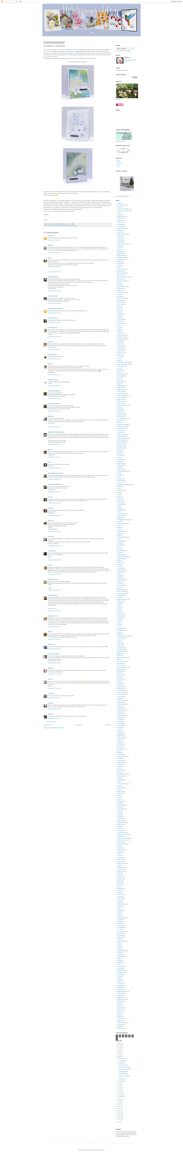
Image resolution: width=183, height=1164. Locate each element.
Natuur (119, 680)
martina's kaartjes (53, 654)
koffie (118, 605)
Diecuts (119, 380)
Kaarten (119, 562)
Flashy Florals (120, 463)
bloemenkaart (120, 300)
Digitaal (119, 383)
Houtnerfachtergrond (122, 537)
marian (50, 536)
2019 (119, 1099)
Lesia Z (119, 624)
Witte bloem (120, 1009)
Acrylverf (119, 218)
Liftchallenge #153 (123, 1074)
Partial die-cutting (121, 715)
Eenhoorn (119, 420)
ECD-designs (120, 416)
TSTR (118, 943)
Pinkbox (119, 741)
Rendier (119, 772)
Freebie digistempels (122, 471)
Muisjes (119, 677)
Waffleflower (120, 985)
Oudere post (108, 725)
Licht (118, 626)
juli (120, 1083)
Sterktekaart (120, 888)
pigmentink (120, 735)
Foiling (119, 467)
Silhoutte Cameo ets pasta (124, 838)
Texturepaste (120, 925)
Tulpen (119, 947)
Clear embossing (121, 335)
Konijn (119, 607)
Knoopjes (119, 603)
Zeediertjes (120, 1020)
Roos (118, 795)
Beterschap (120, 271)
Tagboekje (120, 910)
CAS (118, 325)
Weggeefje (120, 997)
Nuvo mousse (120, 696)
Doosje (119, 407)
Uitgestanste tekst (121, 950)
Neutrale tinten (121, 686)
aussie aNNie (51, 354)
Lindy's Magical (121, 638)
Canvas (119, 317)
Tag (118, 908)
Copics (119, 341)
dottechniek (120, 411)
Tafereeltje (120, 906)
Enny (49, 497)
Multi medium (120, 679)
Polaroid (119, 747)
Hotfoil (119, 535)
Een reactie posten (51, 721)
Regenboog (120, 770)
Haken (119, 508)
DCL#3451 (120, 370)
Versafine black (121, 972)
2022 (119, 1052)
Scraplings (120, 816)
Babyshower (120, 253)
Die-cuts (119, 378)
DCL (118, 368)
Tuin (118, 945)
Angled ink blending (122, 234)
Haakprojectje (120, 504)
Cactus (119, 312)
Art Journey (120, 242)
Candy (119, 315)
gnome (119, 496)
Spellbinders (120, 867)
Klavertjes (119, 583)
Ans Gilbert (51, 550)
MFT (118, 659)
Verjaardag (120, 968)
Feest (118, 457)
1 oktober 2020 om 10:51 (54, 385)
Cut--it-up (119, 356)
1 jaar (118, 203)
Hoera (118, 529)
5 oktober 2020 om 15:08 (54, 688)
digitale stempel (121, 389)
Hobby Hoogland (52, 277)
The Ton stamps (121, 931)
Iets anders (120, 545)
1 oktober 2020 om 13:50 (54, 503)
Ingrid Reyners (52, 616)
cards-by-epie (51, 296)
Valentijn (119, 960)
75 (118, 213)
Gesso (119, 482)
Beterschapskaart (121, 273)
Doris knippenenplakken (54, 484)
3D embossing (121, 205)
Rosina (50, 508)
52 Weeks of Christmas (123, 209)
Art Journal (120, 240)
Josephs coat (120, 554)
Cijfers (119, 329)
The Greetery (120, 927)
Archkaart (119, 238)
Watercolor (120, 989)
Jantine (50, 520)
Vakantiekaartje (121, 956)
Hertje (118, 527)
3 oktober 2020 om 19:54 (54, 663)
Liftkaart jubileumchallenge (124, 636)
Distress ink (120, 391)
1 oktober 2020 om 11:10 (54, 411)
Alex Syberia (120, 226)
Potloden (119, 758)
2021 (119, 1054)
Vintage (119, 976)
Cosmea (119, 343)
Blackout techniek (121, 292)
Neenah (119, 682)
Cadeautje (120, 314)
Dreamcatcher (121, 413)
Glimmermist (120, 490)
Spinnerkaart (120, 869)
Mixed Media (120, 669)
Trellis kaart (120, 937)
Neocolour (120, 684)
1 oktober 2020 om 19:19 (54, 590)
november (121, 1061)
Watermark (120, 995)
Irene (49, 679)
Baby (118, 249)
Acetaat (119, 215)
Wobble (119, 1013)
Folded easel (120, 469)
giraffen (119, 486)
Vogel (118, 978)
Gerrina (50, 714)
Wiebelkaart (120, 1001)
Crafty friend (120, 350)
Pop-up (119, 750)
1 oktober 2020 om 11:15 (54, 427)
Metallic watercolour (122, 657)
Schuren (119, 813)
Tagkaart (119, 912)
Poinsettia (119, 745)
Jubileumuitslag (121, 558)
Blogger (102, 1150)
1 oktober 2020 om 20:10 (54, 610)
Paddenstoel (120, 708)
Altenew (119, 230)
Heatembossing (121, 514)
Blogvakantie (120, 302)
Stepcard (119, 884)
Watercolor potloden (122, 991)
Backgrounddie (121, 259)
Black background (122, 286)
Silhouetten (120, 836)
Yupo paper (120, 1018)
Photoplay (119, 731)
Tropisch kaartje (121, 941)
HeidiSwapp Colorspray (123, 519)
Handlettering (120, 510)
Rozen (119, 799)
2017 (119, 1104)
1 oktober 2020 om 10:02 (54, 358)
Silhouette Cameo (122, 832)
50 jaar (119, 207)
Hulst (118, 539)
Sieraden (119, 826)
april (120, 1090)
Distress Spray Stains (122, 395)
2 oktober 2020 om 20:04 (54, 648)
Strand (119, 892)
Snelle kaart (120, 859)
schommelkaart (121, 809)
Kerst (118, 566)
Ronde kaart (120, 791)
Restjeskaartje (121, 780)
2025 (119, 1045)
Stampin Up (120, 871)
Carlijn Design (121, 323)
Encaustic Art (120, 444)
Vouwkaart (120, 983)
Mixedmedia (120, 671)
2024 (119, 1047)
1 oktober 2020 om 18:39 (54, 574)
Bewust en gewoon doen (123, 277)
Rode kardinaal (121, 787)
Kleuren (119, 587)
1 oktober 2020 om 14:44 (54, 515)
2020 (119, 1056)
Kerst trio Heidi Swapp (124, 1067)
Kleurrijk (119, 597)
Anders (119, 232)
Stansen (119, 875)
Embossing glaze (121, 434)
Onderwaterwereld (122, 704)
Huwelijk (119, 543)
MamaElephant (121, 648)
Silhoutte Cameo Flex (122, 840)
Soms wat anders (121, 863)
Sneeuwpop (120, 857)
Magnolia (119, 646)
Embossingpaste (121, 440)
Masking (119, 653)
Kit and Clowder (121, 580)
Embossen (120, 430)
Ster (118, 886)
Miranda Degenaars (122, 667)
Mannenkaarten (121, 649)
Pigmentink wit (121, 737)
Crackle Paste (120, 346)
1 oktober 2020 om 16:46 (54, 560)
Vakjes (119, 958)
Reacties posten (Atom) (58, 727)
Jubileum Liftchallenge (123, 556)
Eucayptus (120, 451)
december (121, 1058)
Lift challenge (120, 628)
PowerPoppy (120, 760)
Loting (118, 640)
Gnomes (119, 498)
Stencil (119, 881)
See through (120, 818)
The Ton (119, 929)
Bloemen (119, 296)
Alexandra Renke (121, 228)
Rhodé (49, 245)
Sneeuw (119, 855)
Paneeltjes (120, 712)
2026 (119, 1043)
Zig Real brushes (121, 1022)
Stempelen (120, 877)
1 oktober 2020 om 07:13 (54, 240)
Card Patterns (120, 319)
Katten (119, 564)
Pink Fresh (120, 739)
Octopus (119, 698)
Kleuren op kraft (121, 589)
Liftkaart (119, 634)
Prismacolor (120, 764)
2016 (119, 1106)
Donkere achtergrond (122, 405)
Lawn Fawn (120, 616)
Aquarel (119, 236)
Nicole (119, 164)
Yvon (118, 166)
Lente (118, 622)
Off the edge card (121, 700)
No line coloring (121, 692)
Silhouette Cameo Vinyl (123, 834)
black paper (120, 288)
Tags (118, 913)
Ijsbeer (119, 546)
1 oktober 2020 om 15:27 (54, 531)
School (119, 811)
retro (118, 782)
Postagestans (120, 754)
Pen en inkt (120, 723)
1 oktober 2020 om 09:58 (54, 349)
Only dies (119, 706)
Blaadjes (119, 284)
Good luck (119, 500)
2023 (119, 1050)
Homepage (78, 725)
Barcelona (120, 263)
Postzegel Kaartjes (122, 756)
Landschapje (120, 614)
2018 (119, 1101)
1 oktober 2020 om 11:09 (54, 398)
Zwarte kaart (120, 1028)
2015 (119, 1108)
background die (121, 255)
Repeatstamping (121, 776)
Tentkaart (119, 923)
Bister (118, 282)
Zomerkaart (120, 1024)
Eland (118, 422)
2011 (119, 1117)
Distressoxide (68, 225)
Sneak (119, 853)
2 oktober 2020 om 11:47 (54, 626)
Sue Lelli (50, 693)
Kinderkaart (120, 578)
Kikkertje (119, 576)
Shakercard (120, 824)
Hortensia (119, 533)
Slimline (119, 848)
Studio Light (120, 898)
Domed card (120, 403)
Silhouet (119, 828)
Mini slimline (120, 665)
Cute (118, 358)
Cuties (119, 360)
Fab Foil (119, 453)
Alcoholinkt (120, 224)
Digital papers (120, 385)
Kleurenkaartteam (121, 593)
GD (118, 477)
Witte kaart (120, 1011)
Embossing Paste (121, 436)
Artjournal (119, 246)
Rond (118, 789)
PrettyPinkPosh (121, 762)
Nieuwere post (48, 725)
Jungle (119, 560)
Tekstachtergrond (121, 917)
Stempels (119, 879)
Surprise (119, 902)
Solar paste (120, 861)
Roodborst (120, 793)
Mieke (49, 631)
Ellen (49, 364)
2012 (119, 1115)
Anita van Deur (52, 318)
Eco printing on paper (122, 418)
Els (49, 258)
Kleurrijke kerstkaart (122, 599)
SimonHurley (120, 842)
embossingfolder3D (122, 438)
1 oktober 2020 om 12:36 (54, 479)
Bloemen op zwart (122, 298)
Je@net (50, 235)
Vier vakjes (120, 974)
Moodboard (120, 675)
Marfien (50, 668)
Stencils (119, 882)
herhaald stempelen (122, 523)
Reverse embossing (122, 783)
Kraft (118, 609)
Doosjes (119, 409)
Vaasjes (119, 952)
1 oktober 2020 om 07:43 (54, 252)
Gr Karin (50, 383)
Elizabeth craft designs (123, 424)
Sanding (119, 803)
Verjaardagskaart (123, 1071)
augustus (121, 1081)
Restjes (119, 778)
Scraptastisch (51, 327)
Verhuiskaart (120, 966)
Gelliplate (119, 479)
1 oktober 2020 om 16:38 (54, 545)
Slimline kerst (120, 849)
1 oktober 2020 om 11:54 (54, 468)
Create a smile (121, 352)
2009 (119, 1121)
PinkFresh (119, 743)
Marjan (128, 57)
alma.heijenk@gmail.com (54, 473)
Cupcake (119, 354)
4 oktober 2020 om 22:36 (54, 674)
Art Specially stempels (123, 244)
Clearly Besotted (121, 337)
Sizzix (118, 846)
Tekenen (119, 915)
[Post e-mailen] (72, 224)
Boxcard (119, 308)
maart (120, 1092)
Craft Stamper (120, 348)
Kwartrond (120, 613)
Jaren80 (119, 552)
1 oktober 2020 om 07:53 (54, 271)
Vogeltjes (119, 980)
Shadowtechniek (121, 822)
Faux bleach (120, 455)
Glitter (118, 492)
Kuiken (119, 611)
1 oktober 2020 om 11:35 (54, 457)
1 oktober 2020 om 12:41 (54, 492)
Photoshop (120, 733)
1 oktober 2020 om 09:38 (54, 336)
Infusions (119, 548)
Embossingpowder (122, 442)
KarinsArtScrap (52, 379)
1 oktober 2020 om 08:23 (54, 313)
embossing (120, 432)
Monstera (119, 673)
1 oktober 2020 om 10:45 (54, 374)
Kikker (118, 574)
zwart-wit (119, 1026)
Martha (50, 416)
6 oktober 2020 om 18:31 (54, 698)
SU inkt (119, 900)
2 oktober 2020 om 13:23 (54, 639)
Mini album (120, 663)
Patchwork (120, 719)
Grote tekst (120, 502)
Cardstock (119, 321)
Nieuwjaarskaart (121, 690)
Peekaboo (120, 721)
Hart (118, 512)
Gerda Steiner (120, 480)
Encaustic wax (121, 446)
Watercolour (120, 993)
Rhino (118, 785)
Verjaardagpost (121, 970)
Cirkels (119, 331)
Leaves (119, 620)
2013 (119, 1113)
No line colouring (121, 694)
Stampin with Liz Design (54, 308)
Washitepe (120, 987)
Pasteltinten (120, 717)
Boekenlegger (121, 304)
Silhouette (119, 830)
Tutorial (119, 948)
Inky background (121, 550)
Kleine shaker (120, 585)
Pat (49, 565)
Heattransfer (120, 515)
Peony (119, 729)
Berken (119, 265)
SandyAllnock (120, 805)
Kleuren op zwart (121, 591)
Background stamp (122, 257)
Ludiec (119, 642)
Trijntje (49, 703)
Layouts (119, 618)
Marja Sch (50, 644)
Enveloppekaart (121, 448)
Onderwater (120, 702)
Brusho (119, 310)
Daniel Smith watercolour (123, 364)
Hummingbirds (121, 541)
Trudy (49, 341)
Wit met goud (120, 1007)
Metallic (119, 655)
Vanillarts (119, 962)
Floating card (120, 465)
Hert (118, 525)
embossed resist (121, 428)
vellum (119, 964)
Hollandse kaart (121, 531)
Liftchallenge (120, 630)
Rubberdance (120, 801)
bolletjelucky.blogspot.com (55, 432)
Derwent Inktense (121, 374)
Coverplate (120, 345)
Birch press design (122, 281)
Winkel (119, 1003)
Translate (128, 51)
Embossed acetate (122, 426)
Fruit (118, 473)
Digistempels (120, 381)
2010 (119, 1119)
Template (119, 921)
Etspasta (119, 449)
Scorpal (119, 814)
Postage (119, 752)
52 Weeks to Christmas (71, 49)
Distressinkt (62, 225)
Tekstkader (120, 919)
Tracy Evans (120, 935)
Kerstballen (120, 568)
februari (121, 1094)
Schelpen (119, 807)
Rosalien (119, 162)
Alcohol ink (120, 220)
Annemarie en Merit (53, 391)
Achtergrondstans (121, 216)
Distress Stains (121, 397)
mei (120, 1088)
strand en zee (120, 894)
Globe (118, 494)
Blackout (119, 290)
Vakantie (119, 954)
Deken (119, 372)
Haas (118, 506)
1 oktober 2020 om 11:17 (54, 444)
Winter (119, 1005)
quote (118, 768)
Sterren (119, 890)
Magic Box (120, 644)
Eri (49, 462)
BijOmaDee (120, 279)
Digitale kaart (120, 387)
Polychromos (120, 748)
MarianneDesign (121, 651)
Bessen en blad (121, 269)
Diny (49, 449)
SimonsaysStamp (121, 844)
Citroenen (119, 333)
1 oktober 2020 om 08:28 (54, 322)
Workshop (119, 1016)
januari (121, 1096)
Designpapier (120, 376)
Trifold (118, 939)
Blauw (118, 294)
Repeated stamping (122, 774)
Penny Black (120, 725)
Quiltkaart (119, 766)
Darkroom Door (121, 366)
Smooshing (120, 851)
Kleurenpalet (120, 595)
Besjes (119, 267)
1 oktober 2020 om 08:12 (54, 303)
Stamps (119, 873)
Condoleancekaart (122, 339)
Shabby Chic (120, 820)
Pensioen (119, 727)
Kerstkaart (74, 225)
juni (120, 1085)
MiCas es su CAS (121, 661)
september (122, 1079)
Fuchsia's (119, 475)
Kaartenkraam (52, 595)
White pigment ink (121, 999)
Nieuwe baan (120, 688)
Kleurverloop (120, 601)
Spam (118, 865)
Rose (118, 797)
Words (119, 1015)
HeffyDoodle (120, 517)
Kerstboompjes (121, 570)
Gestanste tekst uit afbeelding (124, 484)
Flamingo (119, 461)
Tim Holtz (119, 933)
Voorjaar (119, 981)
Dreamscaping (121, 414)
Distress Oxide (121, 393)
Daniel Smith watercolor (123, 362)
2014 (119, 1110)
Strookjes (119, 896)
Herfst (118, 521)
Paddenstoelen (121, 710)
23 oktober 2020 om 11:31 (54, 718)
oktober (121, 1063)
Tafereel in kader (121, 904)
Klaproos (119, 582)
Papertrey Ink (120, 714)
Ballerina (119, 261)
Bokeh (119, 306)
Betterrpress (120, 275)
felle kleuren (120, 459)
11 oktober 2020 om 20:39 (54, 709)
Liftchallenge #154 (123, 1065)
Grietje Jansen (52, 579)
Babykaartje (120, 251)
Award (119, 247)
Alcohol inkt (120, 222)
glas (118, 488)
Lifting (118, 632)
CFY (118, 327)
